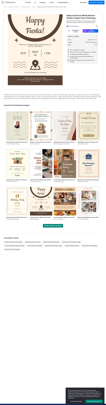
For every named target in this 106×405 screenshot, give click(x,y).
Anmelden (83, 2)
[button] (74, 31)
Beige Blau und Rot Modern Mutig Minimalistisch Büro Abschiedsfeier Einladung (89, 179)
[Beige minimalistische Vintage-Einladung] (89, 126)
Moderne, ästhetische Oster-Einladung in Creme (41, 142)
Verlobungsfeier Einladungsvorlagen (71, 242)
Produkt (28, 2)
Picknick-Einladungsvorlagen (34, 245)
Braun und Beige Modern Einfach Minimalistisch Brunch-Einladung (65, 217)
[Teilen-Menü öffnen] (96, 26)
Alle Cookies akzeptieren (94, 401)
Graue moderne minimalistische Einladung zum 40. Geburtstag (17, 142)
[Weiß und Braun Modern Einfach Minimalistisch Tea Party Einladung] (41, 163)
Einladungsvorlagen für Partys (32, 242)
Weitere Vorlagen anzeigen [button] (53, 225)
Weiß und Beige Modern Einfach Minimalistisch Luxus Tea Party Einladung (89, 217)
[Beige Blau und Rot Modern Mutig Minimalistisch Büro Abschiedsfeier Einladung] (89, 163)
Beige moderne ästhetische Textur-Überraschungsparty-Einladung (65, 142)
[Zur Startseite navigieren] (9, 2)
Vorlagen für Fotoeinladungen (89, 245)
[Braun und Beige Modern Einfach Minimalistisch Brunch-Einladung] (65, 201)
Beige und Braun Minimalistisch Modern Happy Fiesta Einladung (41, 217)
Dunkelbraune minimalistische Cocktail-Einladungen (65, 179)
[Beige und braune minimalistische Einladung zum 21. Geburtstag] (17, 201)
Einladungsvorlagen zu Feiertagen (13, 242)
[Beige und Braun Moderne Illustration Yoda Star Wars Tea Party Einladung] (17, 163)
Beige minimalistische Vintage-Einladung (89, 142)
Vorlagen (42, 2)
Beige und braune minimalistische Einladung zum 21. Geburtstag (17, 217)
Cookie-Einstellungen (76, 401)
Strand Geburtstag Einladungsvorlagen (15, 245)
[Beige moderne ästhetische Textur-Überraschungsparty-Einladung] (65, 126)
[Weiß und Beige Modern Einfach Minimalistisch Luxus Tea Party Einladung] (89, 201)
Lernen (51, 2)
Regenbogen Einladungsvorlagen (53, 245)
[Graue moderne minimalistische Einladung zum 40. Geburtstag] (17, 126)
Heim (5, 6)
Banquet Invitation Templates (12, 249)
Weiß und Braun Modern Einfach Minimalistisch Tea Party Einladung (41, 179)
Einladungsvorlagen (25, 6)
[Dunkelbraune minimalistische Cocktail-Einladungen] (65, 163)
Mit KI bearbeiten (91, 30)
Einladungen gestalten (14, 6)
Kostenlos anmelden (96, 2)
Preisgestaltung (63, 2)
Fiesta (33, 6)
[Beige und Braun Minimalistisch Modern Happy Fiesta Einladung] (41, 201)
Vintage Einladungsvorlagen (72, 245)
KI (35, 2)
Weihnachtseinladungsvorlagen (51, 242)
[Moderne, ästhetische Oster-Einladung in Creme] (41, 126)
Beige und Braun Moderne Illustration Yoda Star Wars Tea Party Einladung (17, 179)
